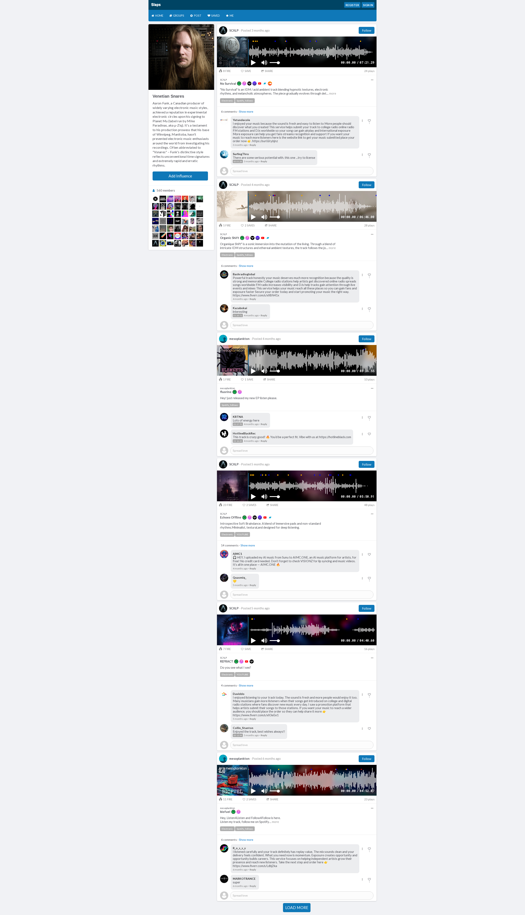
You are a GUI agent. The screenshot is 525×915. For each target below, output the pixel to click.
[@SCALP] (155, 243)
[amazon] (254, 83)
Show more (246, 111)
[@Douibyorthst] (177, 228)
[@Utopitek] (170, 243)
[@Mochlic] (155, 213)
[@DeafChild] (192, 243)
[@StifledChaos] (177, 236)
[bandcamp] (265, 83)
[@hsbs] (155, 236)
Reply (253, 144)
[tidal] (249, 83)
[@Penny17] (192, 199)
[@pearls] (163, 206)
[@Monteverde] (185, 199)
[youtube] (260, 83)
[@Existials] (170, 236)
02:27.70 (238, 424)
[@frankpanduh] (170, 206)
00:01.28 (238, 161)
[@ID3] (185, 228)
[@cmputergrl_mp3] (185, 236)
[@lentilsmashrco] (163, 236)
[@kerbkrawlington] (163, 228)
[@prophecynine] (199, 199)
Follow (366, 30)
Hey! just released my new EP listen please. (248, 398)
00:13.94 (238, 735)
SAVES (250, 225)
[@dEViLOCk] (177, 213)
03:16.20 (238, 441)
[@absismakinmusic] (192, 236)
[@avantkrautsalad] (199, 236)
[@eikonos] (185, 206)
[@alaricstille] (177, 206)
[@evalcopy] (170, 213)
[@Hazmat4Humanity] (199, 228)
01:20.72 (238, 315)
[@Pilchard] (192, 206)
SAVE (248, 71)
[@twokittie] (170, 228)
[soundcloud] (270, 83)
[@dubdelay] (163, 243)
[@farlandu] (192, 221)
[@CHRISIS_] (185, 221)
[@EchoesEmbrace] (163, 199)
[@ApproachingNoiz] (155, 221)
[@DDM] (163, 221)
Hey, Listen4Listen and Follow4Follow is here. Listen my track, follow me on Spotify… (250, 820)
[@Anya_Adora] (177, 243)
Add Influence (180, 176)
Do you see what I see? (235, 667)
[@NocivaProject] (199, 213)
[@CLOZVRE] (199, 243)
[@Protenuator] (170, 221)
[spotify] (239, 83)
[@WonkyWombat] (177, 199)
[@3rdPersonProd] (170, 199)
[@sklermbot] (192, 213)
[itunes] (244, 83)
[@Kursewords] (185, 213)
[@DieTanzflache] (199, 221)
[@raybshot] (155, 199)
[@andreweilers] (155, 206)
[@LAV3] (177, 221)
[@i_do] (199, 206)
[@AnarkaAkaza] (192, 228)
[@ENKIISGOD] (163, 213)
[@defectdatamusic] (155, 228)
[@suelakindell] (185, 243)
